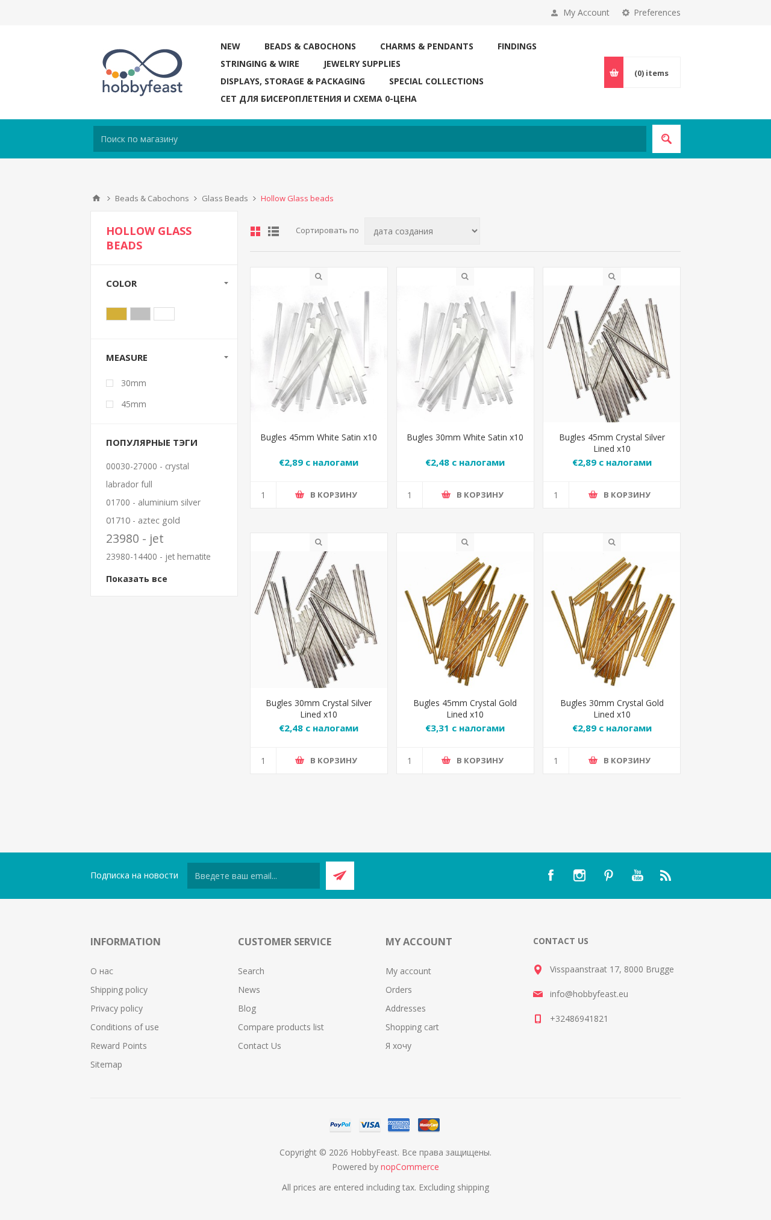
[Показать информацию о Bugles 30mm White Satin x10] (465, 354)
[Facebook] (550, 875)
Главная (96, 198)
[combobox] (369, 139)
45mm (133, 404)
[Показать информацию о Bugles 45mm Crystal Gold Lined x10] (465, 619)
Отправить (340, 876)
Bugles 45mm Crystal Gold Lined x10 (465, 708)
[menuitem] (164, 971)
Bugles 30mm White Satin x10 (465, 437)
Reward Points (118, 1045)
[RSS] (666, 875)
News (249, 989)
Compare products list (281, 1027)
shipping (473, 1187)
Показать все (136, 578)
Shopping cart (412, 1027)
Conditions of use (124, 1027)
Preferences (657, 12)
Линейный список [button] (273, 231)
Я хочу (398, 1045)
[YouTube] (637, 875)
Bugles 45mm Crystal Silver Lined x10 (612, 442)
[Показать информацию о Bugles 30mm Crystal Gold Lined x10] (611, 619)
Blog (247, 1008)
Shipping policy (119, 989)
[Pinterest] (608, 875)
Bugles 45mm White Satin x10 (318, 437)
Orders (399, 989)
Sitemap (106, 1064)
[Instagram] (579, 875)
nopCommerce (410, 1166)
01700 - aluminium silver (153, 502)
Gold (116, 314)
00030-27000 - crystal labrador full (147, 475)
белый (164, 314)
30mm (133, 383)
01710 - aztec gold (143, 520)
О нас (101, 971)
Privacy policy (116, 1008)
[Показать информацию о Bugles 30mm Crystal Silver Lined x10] (319, 619)
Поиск (666, 139)
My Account (586, 12)
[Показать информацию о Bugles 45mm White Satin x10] (319, 354)
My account (408, 971)
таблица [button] (255, 231)
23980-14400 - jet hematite (158, 556)
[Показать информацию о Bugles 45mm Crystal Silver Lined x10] (611, 354)
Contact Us (259, 1045)
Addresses (406, 1008)
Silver (140, 314)
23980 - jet (135, 538)
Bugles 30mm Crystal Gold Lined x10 (612, 708)
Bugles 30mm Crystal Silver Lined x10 (319, 708)
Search (251, 971)
